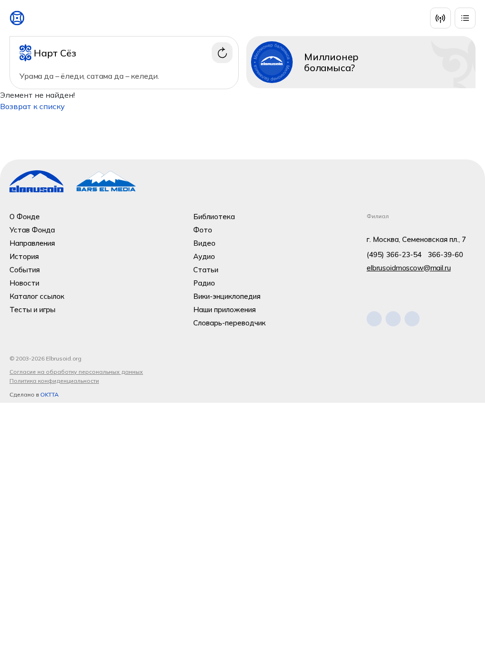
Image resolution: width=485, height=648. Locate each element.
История (24, 256)
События (24, 269)
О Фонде (24, 216)
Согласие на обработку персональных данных (76, 371)
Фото (202, 229)
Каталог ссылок (36, 296)
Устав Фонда (32, 229)
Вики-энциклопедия (226, 296)
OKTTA (49, 394)
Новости (24, 282)
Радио (204, 282)
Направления (32, 243)
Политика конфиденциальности (54, 380)
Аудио (204, 256)
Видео (204, 243)
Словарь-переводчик (229, 322)
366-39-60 (445, 254)
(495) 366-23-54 (394, 254)
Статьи (205, 269)
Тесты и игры (32, 309)
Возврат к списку (32, 106)
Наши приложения (224, 309)
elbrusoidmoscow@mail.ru (409, 267)
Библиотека (214, 216)
